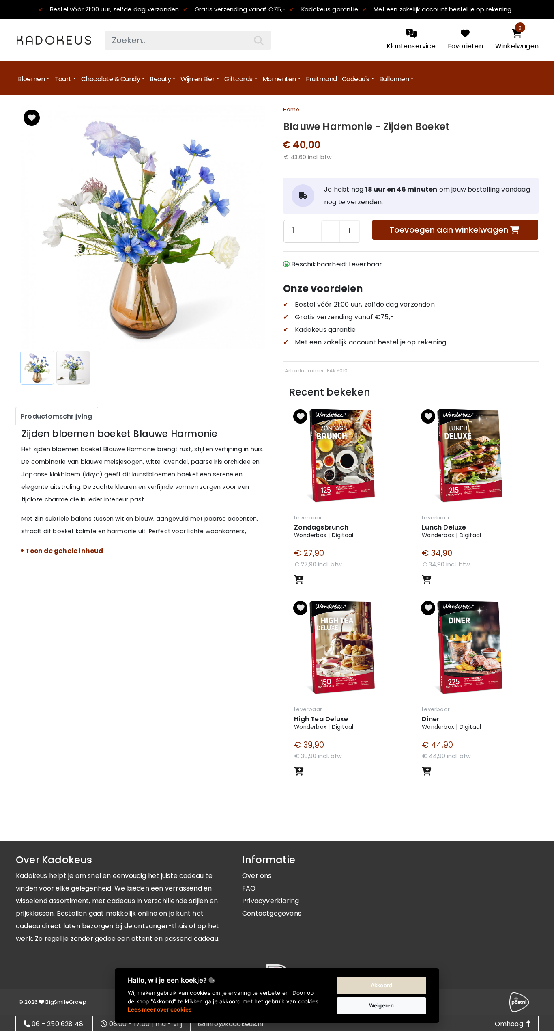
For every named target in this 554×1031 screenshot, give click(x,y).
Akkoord (381, 985)
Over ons (257, 875)
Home (291, 109)
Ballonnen (394, 79)
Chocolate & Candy (110, 79)
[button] (32, 117)
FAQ (249, 888)
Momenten (279, 79)
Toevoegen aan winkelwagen (449, 230)
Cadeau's (355, 79)
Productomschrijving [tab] (56, 416)
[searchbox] (188, 40)
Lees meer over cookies (159, 1009)
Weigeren (381, 1005)
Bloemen (31, 79)
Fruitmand (321, 79)
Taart (62, 79)
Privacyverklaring (270, 901)
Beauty (160, 79)
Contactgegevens (271, 913)
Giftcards (238, 79)
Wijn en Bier (197, 79)
